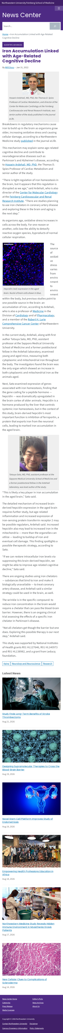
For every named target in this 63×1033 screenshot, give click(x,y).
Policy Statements (37, 1028)
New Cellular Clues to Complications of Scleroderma (24, 981)
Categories (6, 1002)
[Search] (55, 26)
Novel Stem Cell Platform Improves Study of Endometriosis (27, 820)
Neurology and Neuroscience (26, 663)
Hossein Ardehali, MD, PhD (21, 165)
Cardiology (21, 315)
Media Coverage (8, 1010)
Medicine (38, 311)
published (27, 141)
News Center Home (9, 999)
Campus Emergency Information (14, 1028)
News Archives (38, 1002)
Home (5, 34)
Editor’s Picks (38, 999)
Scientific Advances (13, 44)
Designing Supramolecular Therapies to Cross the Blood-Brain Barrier (30, 768)
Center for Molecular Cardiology (39, 193)
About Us (36, 1006)
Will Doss (9, 67)
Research (47, 663)
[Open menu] (59, 8)
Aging (6, 663)
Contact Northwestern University (14, 1023)
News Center (21, 15)
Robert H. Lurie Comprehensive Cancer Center (24, 321)
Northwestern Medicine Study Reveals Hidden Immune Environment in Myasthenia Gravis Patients (28, 927)
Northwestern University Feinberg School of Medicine (28, 3)
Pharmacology (45, 315)
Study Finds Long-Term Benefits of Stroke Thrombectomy (26, 715)
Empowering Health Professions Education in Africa (27, 873)
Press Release (7, 1006)
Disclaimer (34, 1023)
